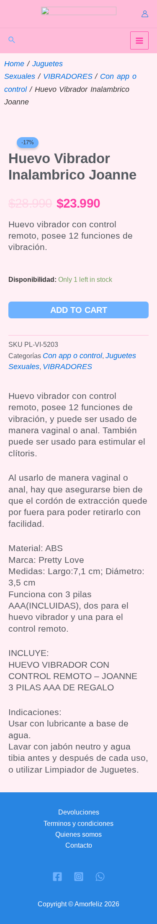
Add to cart (78, 310)
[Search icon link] (12, 41)
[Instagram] (79, 877)
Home (14, 64)
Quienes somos (78, 834)
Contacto (78, 845)
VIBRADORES (68, 76)
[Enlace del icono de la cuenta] (145, 14)
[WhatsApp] (100, 877)
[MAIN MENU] (139, 40)
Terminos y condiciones (78, 823)
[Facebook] (57, 877)
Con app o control (72, 355)
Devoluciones (78, 812)
